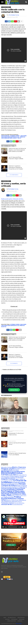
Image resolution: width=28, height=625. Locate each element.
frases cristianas (10, 476)
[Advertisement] (14, 597)
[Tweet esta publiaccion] (10, 141)
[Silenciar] (22, 527)
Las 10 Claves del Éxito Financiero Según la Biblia (16, 158)
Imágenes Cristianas (8, 479)
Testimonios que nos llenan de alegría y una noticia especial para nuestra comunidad (17, 150)
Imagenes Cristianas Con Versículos (14, 477)
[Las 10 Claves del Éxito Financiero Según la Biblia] (4, 160)
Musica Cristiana (18, 487)
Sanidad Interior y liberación (10, 501)
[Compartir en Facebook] (6, 21)
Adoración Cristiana (6, 467)
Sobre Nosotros (11, 621)
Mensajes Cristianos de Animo (13, 484)
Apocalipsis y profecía (20, 468)
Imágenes (20, 621)
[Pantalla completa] (25, 527)
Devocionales (5, 135)
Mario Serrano (5, 484)
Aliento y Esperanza (19, 467)
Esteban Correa (15, 135)
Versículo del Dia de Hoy (19, 503)
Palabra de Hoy (12, 617)
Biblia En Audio (8, 470)
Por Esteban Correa (14, 15)
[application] (14, 521)
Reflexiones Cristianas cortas (12, 499)
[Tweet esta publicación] (9, 21)
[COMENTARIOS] (21, 21)
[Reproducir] (3, 527)
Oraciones (21, 619)
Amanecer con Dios (8, 468)
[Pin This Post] (17, 195)
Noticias (25, 487)
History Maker (19, 623)
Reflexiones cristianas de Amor (12, 500)
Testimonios (14, 619)
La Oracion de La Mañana (13, 481)
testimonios (19, 501)
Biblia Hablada (16, 470)
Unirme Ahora (14, 390)
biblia (2, 470)
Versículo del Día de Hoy (17, 504)
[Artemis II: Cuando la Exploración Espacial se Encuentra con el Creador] (4, 168)
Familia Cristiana (21, 474)
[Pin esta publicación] (15, 21)
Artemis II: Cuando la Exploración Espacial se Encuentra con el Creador (16, 167)
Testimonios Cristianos (7, 503)
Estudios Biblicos (13, 475)
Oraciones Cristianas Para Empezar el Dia (14, 136)
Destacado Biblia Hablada (17, 471)
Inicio (5, 617)
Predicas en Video (9, 497)
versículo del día (6, 504)
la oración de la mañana (18, 482)
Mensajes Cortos (13, 484)
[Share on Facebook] (7, 195)
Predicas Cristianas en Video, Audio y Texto (13, 137)
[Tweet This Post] (10, 195)
